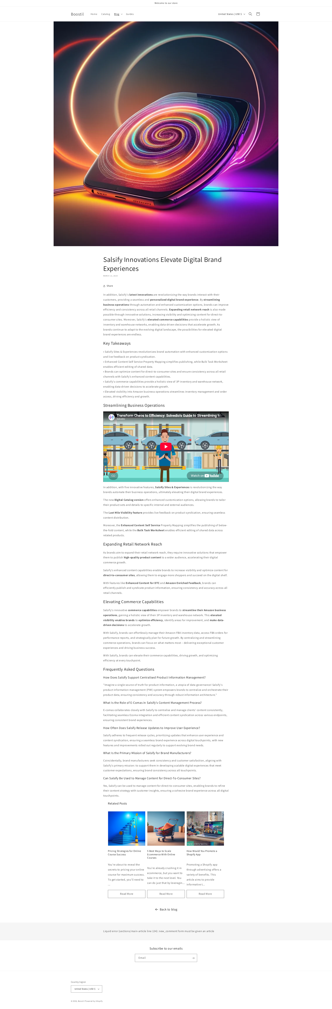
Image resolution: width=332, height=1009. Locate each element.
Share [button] (110, 285)
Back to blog (168, 909)
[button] (118, 14)
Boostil (81, 1001)
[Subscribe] (193, 958)
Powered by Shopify (94, 1001)
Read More (126, 894)
